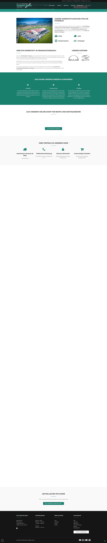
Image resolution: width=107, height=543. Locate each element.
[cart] (90, 5)
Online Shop (80, 5)
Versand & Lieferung (77, 524)
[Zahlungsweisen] (71, 540)
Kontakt (73, 5)
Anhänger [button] (81, 41)
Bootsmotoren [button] (63, 41)
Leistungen (52, 5)
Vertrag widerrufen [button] (81, 531)
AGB (74, 520)
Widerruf (75, 526)
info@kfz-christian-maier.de (21, 524)
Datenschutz (76, 523)
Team (56, 520)
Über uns (66, 5)
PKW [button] (60, 36)
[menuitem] (46, 5)
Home (45, 5)
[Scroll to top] (105, 540)
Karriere (56, 523)
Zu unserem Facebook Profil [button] (54, 503)
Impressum (76, 521)
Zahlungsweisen (77, 527)
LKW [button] (79, 36)
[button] (86, 5)
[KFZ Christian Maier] (24, 5)
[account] (88, 5)
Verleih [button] (59, 5)
